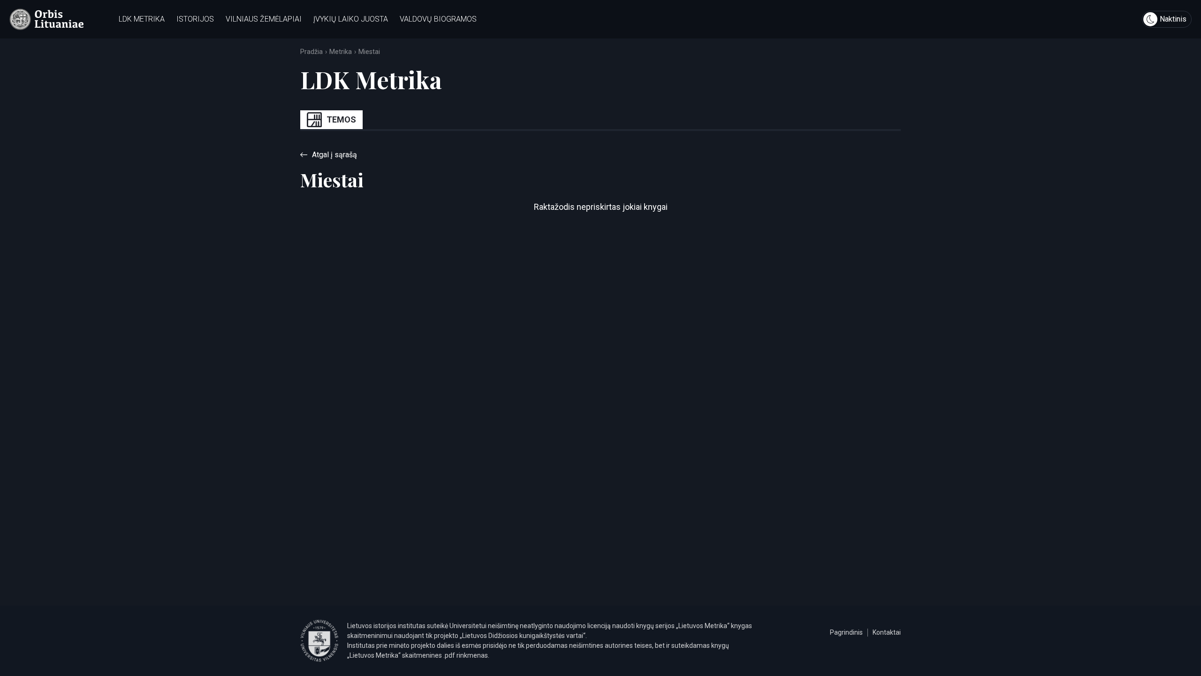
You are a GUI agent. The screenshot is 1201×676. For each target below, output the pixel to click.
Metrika (340, 51)
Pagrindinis (846, 632)
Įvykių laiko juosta (350, 19)
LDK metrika (142, 19)
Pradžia (311, 51)
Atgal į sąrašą (334, 154)
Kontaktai (887, 632)
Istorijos (195, 19)
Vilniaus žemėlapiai (264, 19)
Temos (341, 119)
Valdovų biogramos (438, 19)
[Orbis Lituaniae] (46, 19)
